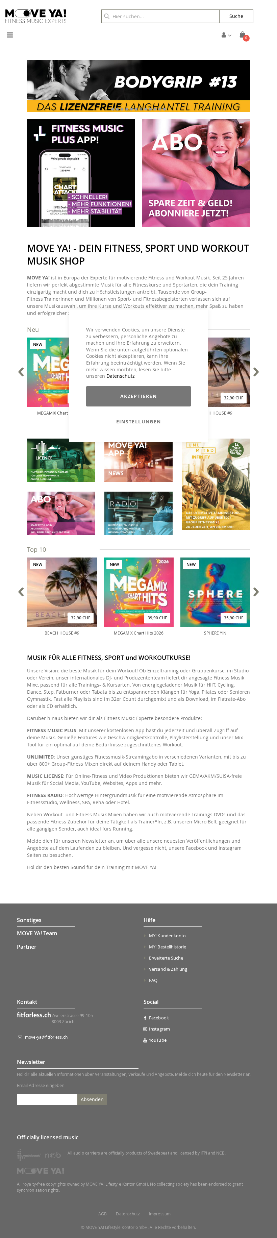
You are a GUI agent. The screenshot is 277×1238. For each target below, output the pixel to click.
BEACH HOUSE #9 (215, 413)
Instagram (159, 1029)
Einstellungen (138, 421)
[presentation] (21, 372)
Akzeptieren (138, 396)
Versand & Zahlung (168, 969)
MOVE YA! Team (37, 933)
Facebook (159, 1018)
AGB (102, 1213)
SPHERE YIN (215, 633)
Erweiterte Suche (166, 958)
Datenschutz (120, 376)
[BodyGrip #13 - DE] (138, 86)
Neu (33, 329)
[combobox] (160, 16)
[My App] (81, 225)
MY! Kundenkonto (167, 936)
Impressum (160, 1213)
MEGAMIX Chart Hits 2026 (62, 413)
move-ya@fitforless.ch (46, 1037)
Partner (26, 946)
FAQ (153, 980)
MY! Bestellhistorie (167, 947)
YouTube (157, 1040)
